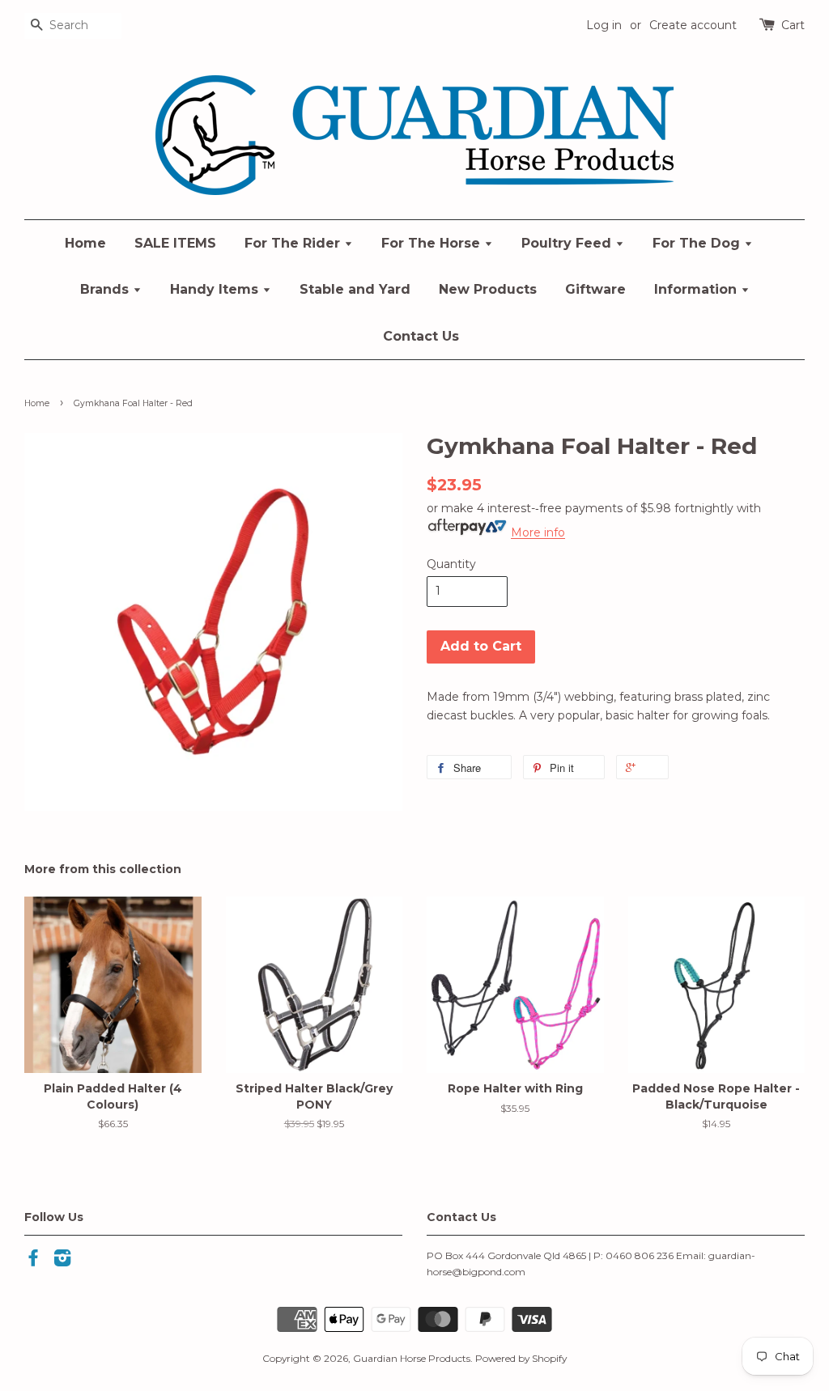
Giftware (595, 289)
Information (697, 289)
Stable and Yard (355, 289)
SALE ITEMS (175, 243)
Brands (106, 289)
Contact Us (421, 336)
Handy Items (216, 289)
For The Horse (432, 243)
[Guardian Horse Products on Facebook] (33, 1261)
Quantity (451, 564)
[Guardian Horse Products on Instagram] (62, 1261)
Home (85, 243)
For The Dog (698, 243)
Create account (693, 25)
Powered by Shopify (521, 1358)
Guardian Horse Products (411, 1358)
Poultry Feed (568, 243)
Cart (793, 25)
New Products (488, 289)
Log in (604, 25)
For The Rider (294, 243)
